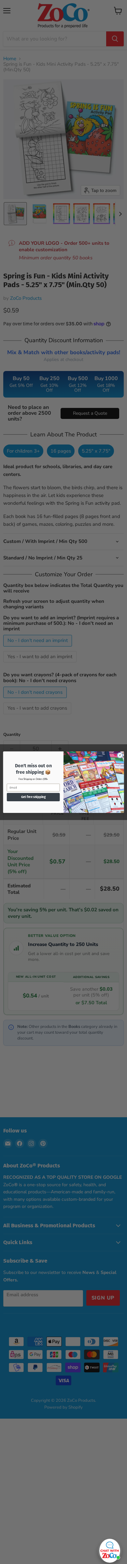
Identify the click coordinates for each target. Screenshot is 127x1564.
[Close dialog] (120, 755)
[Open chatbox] (110, 1549)
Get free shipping (33, 797)
